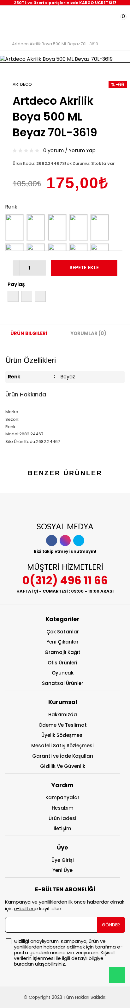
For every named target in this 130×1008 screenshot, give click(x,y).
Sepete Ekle (84, 267)
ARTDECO (22, 84)
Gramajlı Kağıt (62, 652)
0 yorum (53, 150)
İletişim (62, 828)
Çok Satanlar (62, 631)
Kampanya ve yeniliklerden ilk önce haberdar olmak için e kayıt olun (64, 905)
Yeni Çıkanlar (62, 641)
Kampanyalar (62, 797)
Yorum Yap (82, 150)
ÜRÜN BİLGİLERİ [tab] (28, 333)
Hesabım (63, 808)
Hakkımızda (62, 714)
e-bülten (24, 908)
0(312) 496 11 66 (65, 580)
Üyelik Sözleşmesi (62, 735)
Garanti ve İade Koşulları (62, 756)
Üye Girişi (62, 860)
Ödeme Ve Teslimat (62, 725)
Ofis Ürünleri (62, 662)
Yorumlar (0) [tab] (88, 333)
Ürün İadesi (62, 818)
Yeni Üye (62, 870)
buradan (24, 964)
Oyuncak (63, 672)
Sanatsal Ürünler (62, 683)
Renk (11, 206)
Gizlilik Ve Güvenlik (62, 766)
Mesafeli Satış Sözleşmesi (62, 745)
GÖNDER (111, 925)
